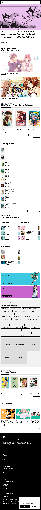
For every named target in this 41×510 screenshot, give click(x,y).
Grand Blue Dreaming (12, 98)
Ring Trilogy (7, 251)
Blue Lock (7, 226)
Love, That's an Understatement (14, 73)
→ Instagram (5, 482)
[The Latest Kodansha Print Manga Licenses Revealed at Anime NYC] (8, 414)
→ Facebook (5, 484)
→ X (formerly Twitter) (8, 481)
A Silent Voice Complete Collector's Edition (30, 232)
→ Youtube (5, 488)
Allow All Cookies (24, 506)
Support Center (6, 466)
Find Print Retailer (7, 134)
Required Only (34, 506)
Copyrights (5, 501)
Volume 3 (7, 162)
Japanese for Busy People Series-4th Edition (9, 262)
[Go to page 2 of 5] (13, 374)
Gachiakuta (7, 236)
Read (3, 424)
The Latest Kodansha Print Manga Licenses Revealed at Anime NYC (7, 422)
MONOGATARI (8, 255)
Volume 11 (7, 169)
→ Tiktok (4, 487)
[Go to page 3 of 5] (20, 374)
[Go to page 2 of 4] (15, 107)
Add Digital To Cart (7, 132)
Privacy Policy (13, 501)
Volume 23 (7, 155)
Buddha (27, 226)
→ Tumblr (5, 485)
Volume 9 (7, 148)
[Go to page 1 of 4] (6, 107)
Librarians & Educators (8, 468)
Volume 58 (7, 197)
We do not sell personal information (11, 499)
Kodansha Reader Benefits (9, 465)
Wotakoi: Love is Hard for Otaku (31, 236)
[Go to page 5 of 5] (36, 374)
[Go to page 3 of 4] (25, 107)
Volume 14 (7, 190)
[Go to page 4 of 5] (28, 374)
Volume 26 (7, 176)
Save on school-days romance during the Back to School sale (23, 422)
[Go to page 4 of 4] (35, 107)
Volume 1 (7, 204)
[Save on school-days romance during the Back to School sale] (23, 414)
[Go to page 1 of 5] (5, 374)
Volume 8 (7, 183)
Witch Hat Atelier (8, 232)
